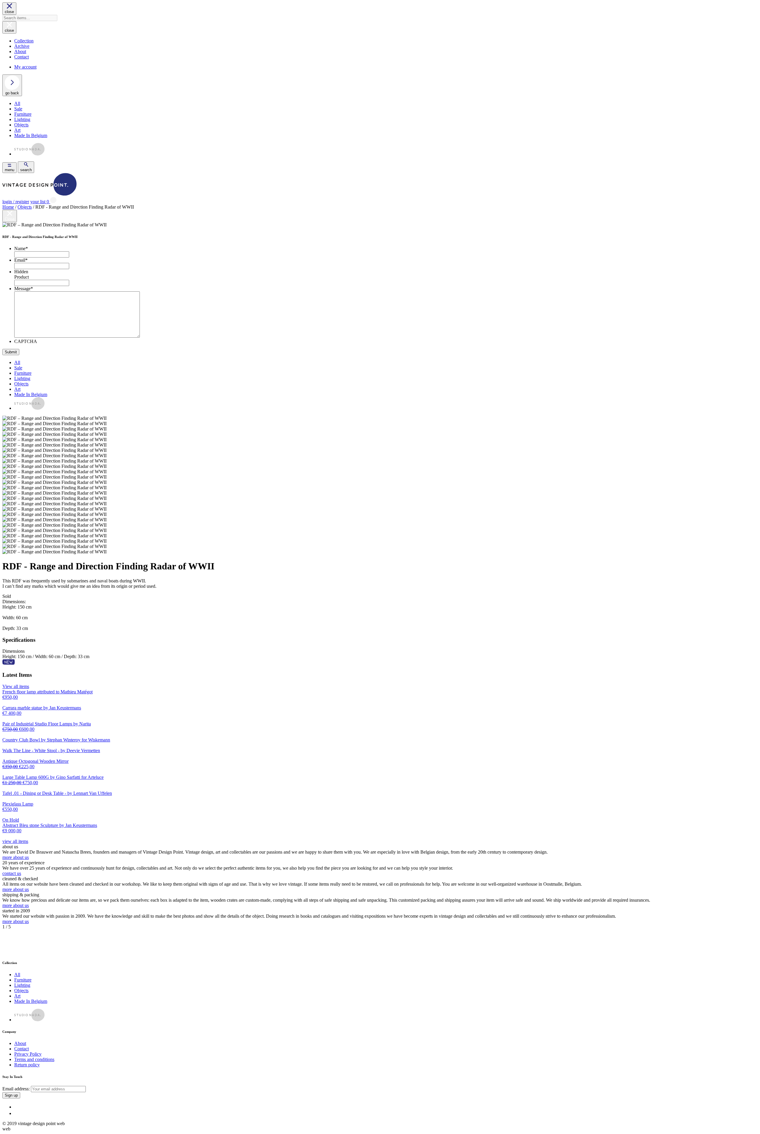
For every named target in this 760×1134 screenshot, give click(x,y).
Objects (21, 124)
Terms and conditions (34, 1059)
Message (23, 288)
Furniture (22, 114)
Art (17, 130)
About (20, 51)
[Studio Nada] (29, 153)
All (17, 103)
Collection (24, 40)
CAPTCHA (25, 341)
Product (21, 276)
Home (8, 206)
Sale (18, 108)
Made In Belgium (30, 135)
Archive (21, 46)
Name (21, 248)
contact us (11, 873)
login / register (15, 201)
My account (25, 66)
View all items (15, 686)
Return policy (27, 1064)
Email (21, 260)
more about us (15, 857)
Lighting (22, 119)
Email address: (16, 1088)
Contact (21, 56)
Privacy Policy (28, 1054)
